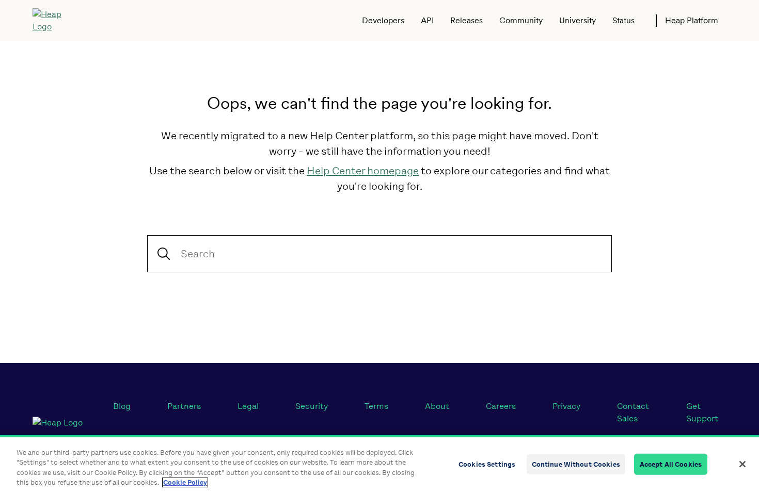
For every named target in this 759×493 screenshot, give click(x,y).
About (437, 406)
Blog (122, 406)
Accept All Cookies (671, 464)
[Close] (742, 464)
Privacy (566, 406)
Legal (248, 406)
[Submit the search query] (163, 253)
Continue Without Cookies (576, 464)
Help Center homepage (363, 171)
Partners (184, 406)
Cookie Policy (185, 482)
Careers (501, 406)
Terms (376, 406)
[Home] (54, 20)
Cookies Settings (486, 464)
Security (311, 406)
